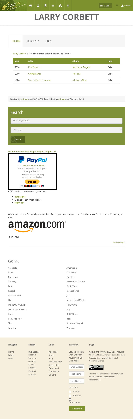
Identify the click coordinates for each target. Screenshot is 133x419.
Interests (73, 387)
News (53, 5)
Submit (127, 5)
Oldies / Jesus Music (17, 309)
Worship (70, 327)
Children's (71, 272)
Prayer (60, 5)
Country (12, 281)
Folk (10, 286)
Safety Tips (54, 365)
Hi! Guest (105, 5)
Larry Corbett (19, 53)
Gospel (11, 290)
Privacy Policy (55, 361)
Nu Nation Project (81, 67)
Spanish (12, 327)
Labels (45, 5)
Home (30, 5)
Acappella (12, 267)
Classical (70, 277)
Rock (68, 318)
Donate (32, 374)
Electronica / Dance (75, 281)
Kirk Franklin (34, 67)
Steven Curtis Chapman (39, 80)
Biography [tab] (33, 41)
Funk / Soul (71, 286)
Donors (52, 374)
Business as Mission (33, 353)
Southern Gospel (74, 323)
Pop (68, 309)
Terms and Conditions (54, 370)
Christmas (13, 277)
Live (10, 300)
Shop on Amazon (32, 360)
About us (53, 351)
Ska (10, 323)
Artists (38, 5)
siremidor (19, 202)
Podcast (68, 5)
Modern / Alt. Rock (17, 304)
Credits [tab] (16, 41)
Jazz (68, 295)
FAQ (51, 358)
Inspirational (72, 290)
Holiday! (76, 73)
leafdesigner (20, 196)
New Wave (71, 304)
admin (24, 99)
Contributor (74, 402)
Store (51, 355)
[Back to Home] (13, 5)
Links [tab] (48, 41)
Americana (71, 267)
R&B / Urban (72, 314)
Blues (10, 272)
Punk (10, 314)
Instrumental (14, 295)
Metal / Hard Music (75, 300)
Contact (32, 371)
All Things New (79, 80)
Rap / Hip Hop (15, 318)
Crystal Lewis (34, 73)
